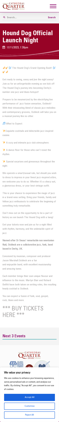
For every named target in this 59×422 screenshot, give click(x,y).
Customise (30, 406)
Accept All (29, 397)
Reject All (29, 415)
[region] (29, 394)
